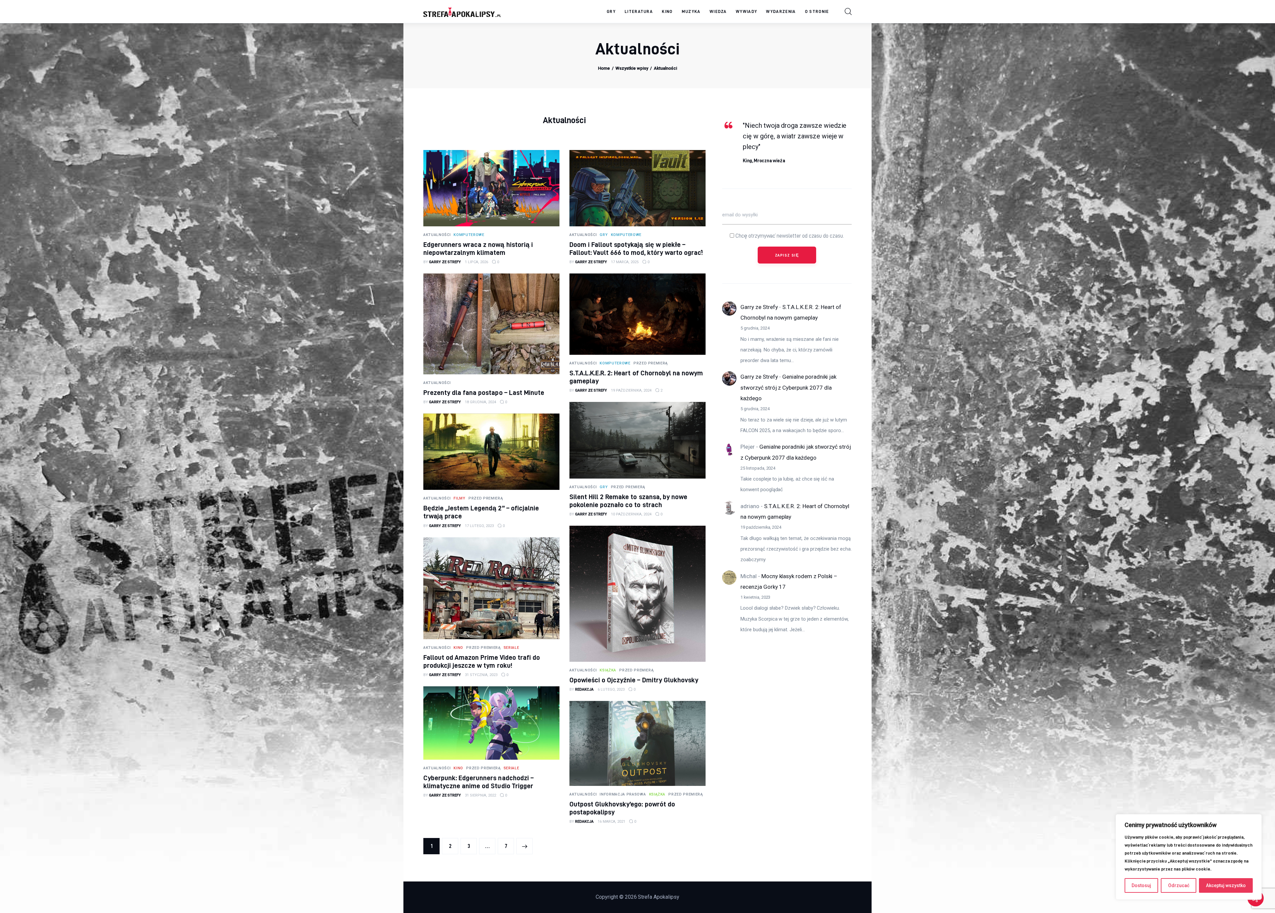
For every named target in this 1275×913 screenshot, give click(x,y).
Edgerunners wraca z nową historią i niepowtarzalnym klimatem (478, 248)
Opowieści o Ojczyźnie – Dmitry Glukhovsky (633, 680)
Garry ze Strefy (759, 306)
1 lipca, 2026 (476, 262)
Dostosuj (1141, 885)
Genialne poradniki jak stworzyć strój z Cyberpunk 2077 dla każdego (788, 387)
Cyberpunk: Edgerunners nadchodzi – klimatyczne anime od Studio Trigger (478, 782)
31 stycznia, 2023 (481, 675)
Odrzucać (1178, 885)
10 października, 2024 (631, 514)
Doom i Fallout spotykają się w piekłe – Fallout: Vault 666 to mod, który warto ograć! (636, 248)
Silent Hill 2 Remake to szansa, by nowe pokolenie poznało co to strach (628, 500)
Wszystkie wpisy (632, 68)
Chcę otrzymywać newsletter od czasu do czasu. (789, 236)
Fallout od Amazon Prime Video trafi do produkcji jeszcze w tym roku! (481, 661)
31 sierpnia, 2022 (480, 795)
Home (604, 68)
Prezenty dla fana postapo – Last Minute (483, 392)
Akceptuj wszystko (1226, 885)
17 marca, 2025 (624, 262)
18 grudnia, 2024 (480, 402)
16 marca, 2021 (611, 821)
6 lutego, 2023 (611, 689)
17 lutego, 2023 (479, 526)
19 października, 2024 (631, 390)
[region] (1189, 857)
